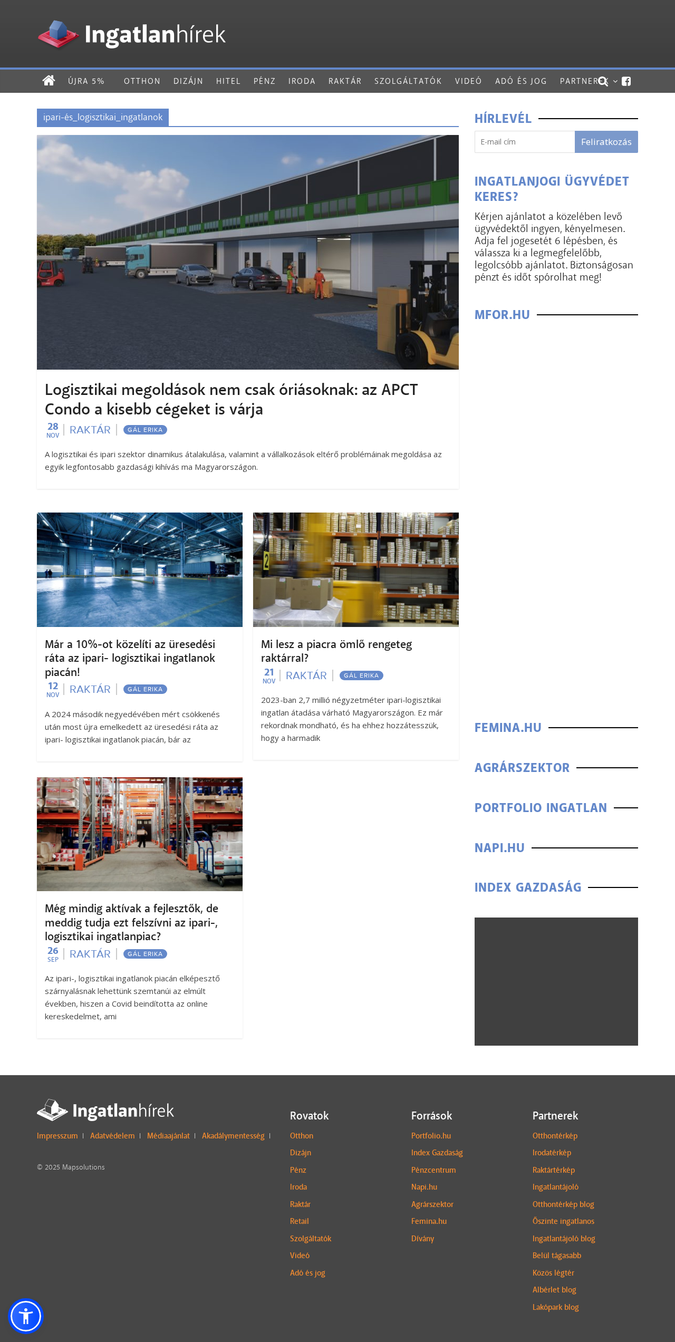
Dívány (422, 1238)
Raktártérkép (554, 1170)
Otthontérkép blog (563, 1204)
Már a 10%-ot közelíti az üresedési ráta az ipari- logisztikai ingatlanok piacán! (130, 658)
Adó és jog (521, 81)
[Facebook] (626, 81)
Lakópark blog (556, 1307)
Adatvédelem (112, 1136)
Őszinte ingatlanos (563, 1221)
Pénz (265, 81)
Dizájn (188, 81)
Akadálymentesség (233, 1136)
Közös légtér (553, 1273)
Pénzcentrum (433, 1170)
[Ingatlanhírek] (131, 17)
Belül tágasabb (557, 1255)
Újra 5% (86, 81)
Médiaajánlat (168, 1136)
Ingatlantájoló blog (564, 1238)
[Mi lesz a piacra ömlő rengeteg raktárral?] (356, 519)
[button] (26, 1316)
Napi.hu (424, 1187)
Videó (469, 81)
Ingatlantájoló (555, 1187)
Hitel (228, 81)
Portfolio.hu (431, 1136)
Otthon (142, 81)
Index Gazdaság (437, 1152)
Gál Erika (145, 429)
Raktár (345, 81)
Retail (299, 1221)
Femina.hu (429, 1221)
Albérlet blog (554, 1290)
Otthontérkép (555, 1136)
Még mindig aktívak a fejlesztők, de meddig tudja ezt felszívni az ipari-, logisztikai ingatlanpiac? (131, 922)
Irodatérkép (552, 1152)
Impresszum (57, 1136)
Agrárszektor (432, 1204)
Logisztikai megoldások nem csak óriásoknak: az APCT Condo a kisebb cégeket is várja (231, 399)
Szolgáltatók (408, 81)
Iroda (302, 81)
